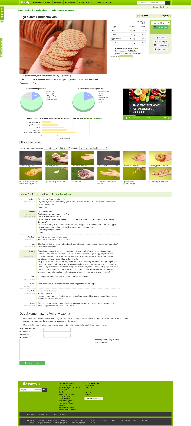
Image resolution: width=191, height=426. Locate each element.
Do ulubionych (161, 41)
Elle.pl (114, 420)
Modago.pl (103, 420)
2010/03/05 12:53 (29, 239)
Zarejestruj (164, 7)
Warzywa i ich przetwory (66, 407)
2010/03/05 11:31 (29, 202)
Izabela (32, 211)
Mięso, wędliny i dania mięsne (69, 387)
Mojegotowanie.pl (44, 422)
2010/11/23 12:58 (29, 247)
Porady (81, 2)
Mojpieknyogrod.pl (78, 422)
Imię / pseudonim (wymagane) (27, 330)
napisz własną (64, 194)
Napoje (61, 392)
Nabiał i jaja (62, 390)
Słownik (89, 2)
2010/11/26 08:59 (29, 279)
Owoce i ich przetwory (66, 394)
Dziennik (47, 2)
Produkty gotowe (64, 396)
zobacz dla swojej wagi (92, 118)
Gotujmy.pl (30, 420)
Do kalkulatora (161, 27)
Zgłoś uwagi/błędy (94, 398)
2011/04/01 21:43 (29, 286)
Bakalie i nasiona (64, 385)
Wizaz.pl (64, 420)
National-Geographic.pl (129, 420)
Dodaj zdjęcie (161, 49)
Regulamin (43, 414)
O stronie (99, 2)
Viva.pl (93, 420)
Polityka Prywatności (59, 414)
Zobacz (98, 339)
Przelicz (161, 37)
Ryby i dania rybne (65, 401)
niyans (32, 303)
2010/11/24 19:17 (29, 256)
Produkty (37, 2)
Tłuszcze (61, 405)
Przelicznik (58, 2)
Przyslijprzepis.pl (61, 422)
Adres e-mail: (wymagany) (25, 335)
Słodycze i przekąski (65, 403)
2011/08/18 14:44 (29, 293)
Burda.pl (92, 422)
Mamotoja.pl (52, 420)
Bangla (83, 420)
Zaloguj (155, 7)
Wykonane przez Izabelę (67, 409)
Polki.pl (41, 420)
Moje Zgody (31, 414)
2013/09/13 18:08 (29, 306)
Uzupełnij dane (161, 45)
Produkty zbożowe (64, 398)
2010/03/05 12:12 (29, 217)
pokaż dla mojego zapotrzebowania (128, 53)
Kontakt (109, 2)
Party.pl (74, 420)
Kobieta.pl (30, 422)
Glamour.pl (145, 420)
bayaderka (31, 291)
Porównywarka (70, 2)
